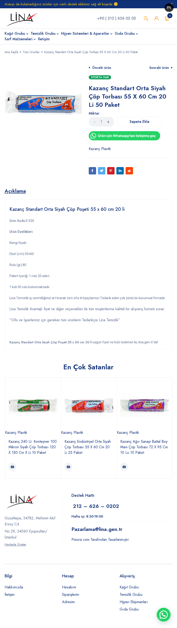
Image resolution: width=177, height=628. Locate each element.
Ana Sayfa (11, 52)
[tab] (15, 191)
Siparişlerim (70, 594)
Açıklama (15, 191)
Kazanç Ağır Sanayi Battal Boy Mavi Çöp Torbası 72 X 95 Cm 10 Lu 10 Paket (144, 447)
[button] (164, 615)
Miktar (94, 113)
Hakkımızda (14, 587)
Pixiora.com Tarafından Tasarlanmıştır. (100, 539)
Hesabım (69, 587)
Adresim (68, 602)
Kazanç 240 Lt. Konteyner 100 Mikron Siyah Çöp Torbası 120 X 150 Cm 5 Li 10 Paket (33, 447)
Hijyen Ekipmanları (134, 602)
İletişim (10, 594)
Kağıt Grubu (129, 587)
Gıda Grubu (129, 609)
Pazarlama (96, 529)
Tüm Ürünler (31, 52)
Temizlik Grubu (131, 594)
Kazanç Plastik (100, 148)
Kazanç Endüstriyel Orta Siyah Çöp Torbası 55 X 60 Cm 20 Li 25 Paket (88, 447)
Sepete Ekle (139, 121)
